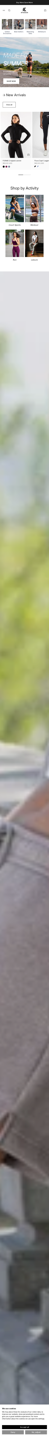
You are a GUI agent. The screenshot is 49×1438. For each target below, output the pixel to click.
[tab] (14, 95)
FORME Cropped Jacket (12, 161)
